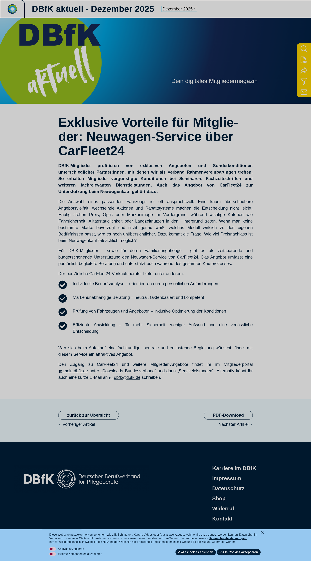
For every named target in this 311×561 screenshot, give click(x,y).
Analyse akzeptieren (71, 548)
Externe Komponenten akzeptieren (80, 553)
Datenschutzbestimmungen (228, 538)
